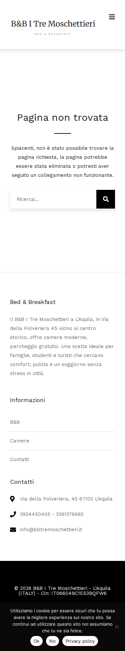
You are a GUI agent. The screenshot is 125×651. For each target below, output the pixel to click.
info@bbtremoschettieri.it (51, 530)
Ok (37, 641)
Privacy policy (80, 641)
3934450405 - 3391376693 (51, 514)
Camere (19, 441)
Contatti (19, 459)
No (52, 641)
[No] (116, 626)
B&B (15, 422)
